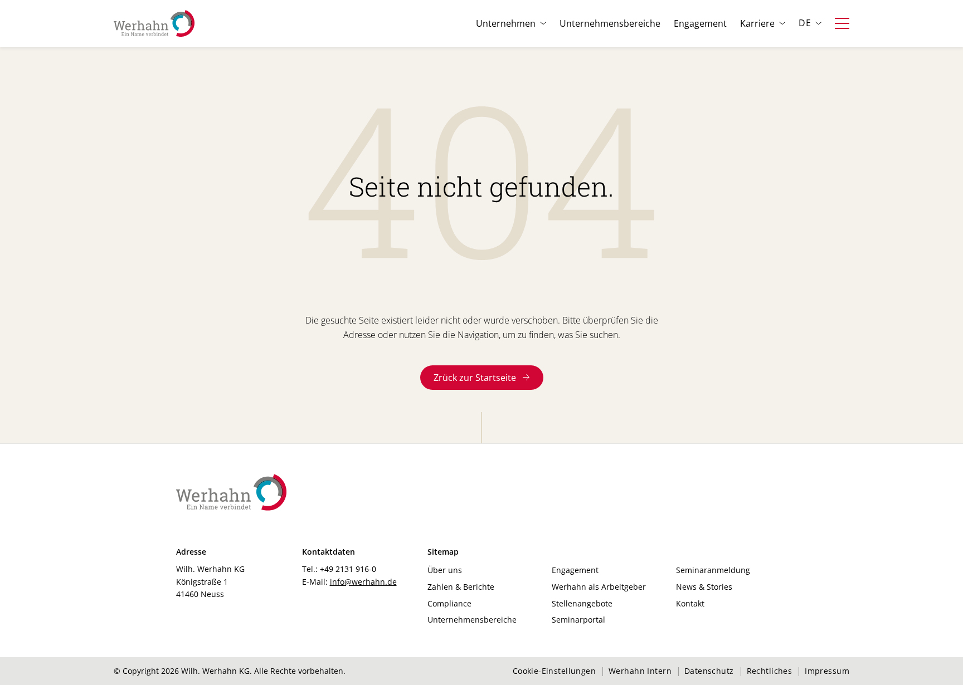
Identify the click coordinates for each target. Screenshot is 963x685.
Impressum (827, 671)
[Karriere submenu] (782, 23)
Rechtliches (769, 671)
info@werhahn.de (363, 581)
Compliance (449, 603)
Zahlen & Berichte (460, 586)
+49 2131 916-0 (348, 569)
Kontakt (690, 603)
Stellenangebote (582, 603)
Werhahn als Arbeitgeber (599, 586)
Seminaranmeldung (713, 570)
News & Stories (704, 586)
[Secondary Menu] (842, 23)
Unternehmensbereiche (610, 23)
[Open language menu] (818, 23)
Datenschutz (709, 671)
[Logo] (154, 23)
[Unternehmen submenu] (543, 23)
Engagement (700, 23)
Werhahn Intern (640, 671)
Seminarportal (578, 619)
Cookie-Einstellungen (554, 671)
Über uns (444, 570)
